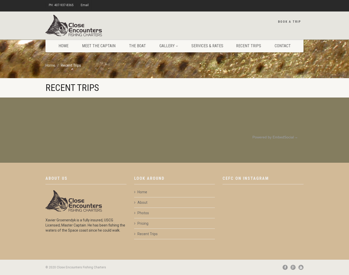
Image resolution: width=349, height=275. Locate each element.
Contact (283, 45)
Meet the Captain (98, 45)
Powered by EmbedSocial (273, 137)
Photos (143, 213)
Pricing (142, 223)
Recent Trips (248, 45)
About (142, 202)
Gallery (167, 45)
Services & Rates (207, 45)
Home (63, 45)
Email (85, 5)
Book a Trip (289, 21)
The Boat (137, 45)
